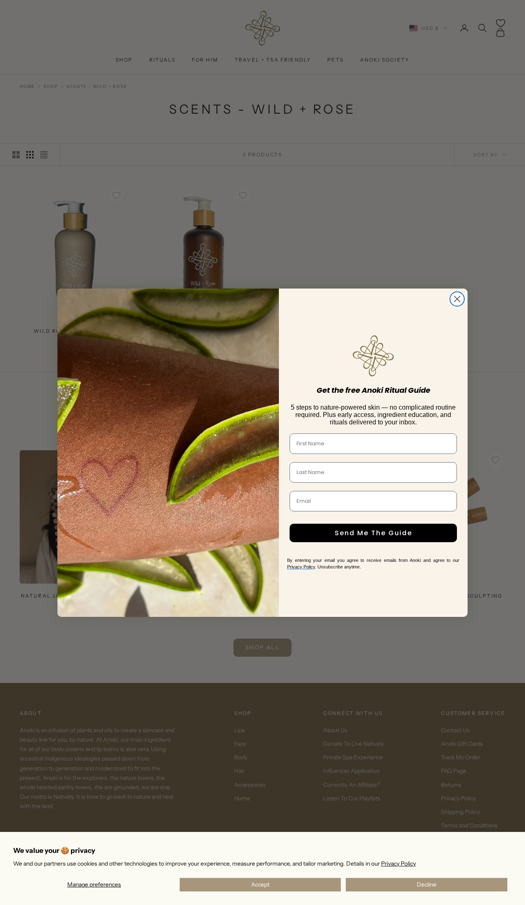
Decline (426, 884)
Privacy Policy (398, 863)
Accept (260, 884)
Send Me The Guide (373, 533)
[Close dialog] (457, 299)
